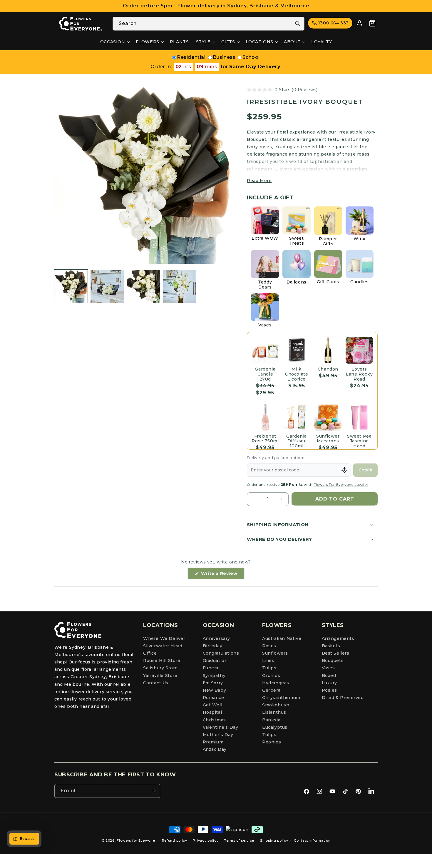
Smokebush (275, 705)
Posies (329, 690)
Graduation (215, 660)
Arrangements (338, 638)
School (251, 57)
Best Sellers (335, 653)
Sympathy (214, 675)
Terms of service (239, 840)
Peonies (271, 742)
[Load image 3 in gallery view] (143, 286)
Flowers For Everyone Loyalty (341, 484)
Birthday (212, 645)
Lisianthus (274, 712)
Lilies (268, 660)
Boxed (329, 675)
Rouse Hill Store (161, 660)
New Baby (214, 690)
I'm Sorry (213, 682)
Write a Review (222, 575)
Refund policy (174, 840)
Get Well (212, 705)
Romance (213, 697)
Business (224, 57)
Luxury (329, 682)
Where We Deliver (164, 638)
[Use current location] (344, 470)
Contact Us (155, 682)
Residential (191, 57)
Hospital (212, 712)
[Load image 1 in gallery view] (71, 286)
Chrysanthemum (281, 697)
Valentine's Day (220, 727)
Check (365, 470)
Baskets (331, 645)
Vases (328, 667)
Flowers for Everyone (136, 840)
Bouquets (333, 660)
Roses (269, 645)
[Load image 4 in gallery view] (179, 286)
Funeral (211, 667)
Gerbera (271, 690)
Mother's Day (218, 734)
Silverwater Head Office (162, 649)
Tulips (269, 667)
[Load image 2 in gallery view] (107, 286)
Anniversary (216, 638)
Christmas (214, 720)
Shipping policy (274, 840)
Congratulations (221, 653)
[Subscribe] (153, 791)
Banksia (271, 720)
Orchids (271, 675)
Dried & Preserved (343, 697)
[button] (114, 42)
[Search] (297, 23)
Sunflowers (275, 653)
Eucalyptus (274, 727)
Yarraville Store (160, 675)
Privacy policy (205, 840)
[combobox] (208, 23)
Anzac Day (215, 749)
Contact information (312, 840)
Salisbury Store (160, 667)
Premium (213, 742)
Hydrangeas (275, 682)
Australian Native (281, 638)
